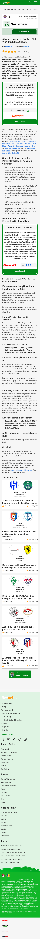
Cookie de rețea (6, 717)
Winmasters (5, 836)
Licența (4, 707)
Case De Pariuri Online (9, 812)
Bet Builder (5, 769)
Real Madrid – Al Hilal (12, 148)
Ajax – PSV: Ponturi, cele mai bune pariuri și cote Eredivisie (18, 628)
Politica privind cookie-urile (10, 713)
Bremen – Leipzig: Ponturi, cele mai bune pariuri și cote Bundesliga (18, 597)
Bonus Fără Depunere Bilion (11, 862)
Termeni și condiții (7, 710)
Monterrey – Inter (29, 146)
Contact (4, 723)
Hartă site (4, 730)
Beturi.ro (3, 880)
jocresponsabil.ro (23, 908)
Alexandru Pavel (9, 46)
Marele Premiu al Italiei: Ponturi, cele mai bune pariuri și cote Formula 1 (19, 566)
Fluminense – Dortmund (23, 143)
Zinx (2, 799)
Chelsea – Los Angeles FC (18, 141)
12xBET (4, 832)
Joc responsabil (6, 703)
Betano (3, 822)
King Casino (5, 796)
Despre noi (5, 727)
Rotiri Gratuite (6, 782)
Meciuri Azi (5, 749)
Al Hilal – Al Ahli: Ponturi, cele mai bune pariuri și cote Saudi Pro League (19, 501)
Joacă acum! (20, 271)
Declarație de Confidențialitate (11, 720)
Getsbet (4, 829)
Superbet (4, 792)
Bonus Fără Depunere (9, 779)
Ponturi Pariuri (6, 756)
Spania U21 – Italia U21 (10, 153)
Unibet (3, 819)
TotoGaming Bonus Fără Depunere (13, 852)
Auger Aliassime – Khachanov (21, 470)
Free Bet (4, 816)
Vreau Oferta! (20, 122)
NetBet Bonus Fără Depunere (11, 846)
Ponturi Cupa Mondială (9, 752)
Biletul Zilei (5, 762)
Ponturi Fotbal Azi (7, 759)
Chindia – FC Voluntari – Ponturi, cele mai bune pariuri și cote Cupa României (19, 534)
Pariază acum (24, 32)
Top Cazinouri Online (8, 786)
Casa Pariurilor (6, 826)
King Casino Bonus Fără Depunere (13, 856)
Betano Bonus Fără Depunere (11, 849)
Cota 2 (3, 766)
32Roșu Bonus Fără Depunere (11, 859)
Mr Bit (3, 802)
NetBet (3, 789)
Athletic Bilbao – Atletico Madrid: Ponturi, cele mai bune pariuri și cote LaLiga (19, 660)
